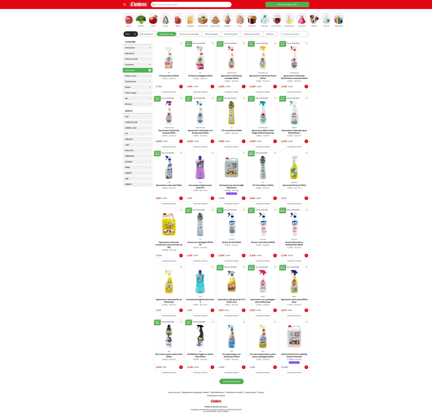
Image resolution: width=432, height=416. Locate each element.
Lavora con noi (174, 392)
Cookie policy (250, 392)
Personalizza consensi (216, 396)
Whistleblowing (217, 392)
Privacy (261, 392)
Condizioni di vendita (234, 392)
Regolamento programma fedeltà (195, 392)
